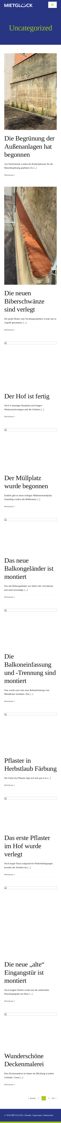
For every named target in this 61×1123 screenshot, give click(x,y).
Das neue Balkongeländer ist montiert (28, 568)
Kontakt (28, 1115)
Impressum (37, 1115)
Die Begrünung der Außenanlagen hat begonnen (29, 146)
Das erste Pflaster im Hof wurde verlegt (27, 846)
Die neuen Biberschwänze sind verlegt (24, 301)
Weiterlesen (9, 175)
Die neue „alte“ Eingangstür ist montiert (24, 972)
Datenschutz (48, 1115)
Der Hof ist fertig (26, 396)
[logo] (18, 1)
